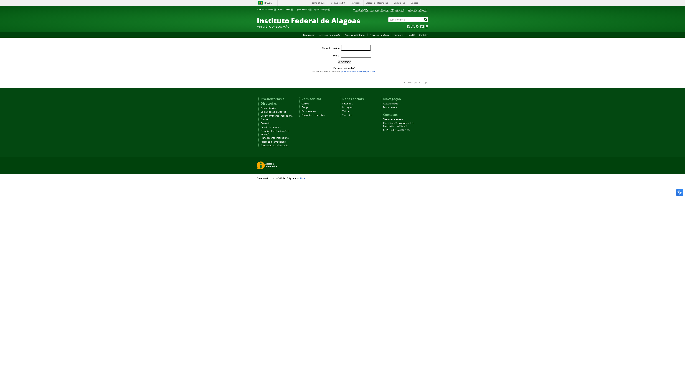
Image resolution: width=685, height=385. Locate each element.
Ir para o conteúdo (266, 9)
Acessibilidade (360, 9)
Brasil (268, 2)
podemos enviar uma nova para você (358, 71)
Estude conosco (309, 111)
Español (412, 9)
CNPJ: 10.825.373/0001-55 (396, 130)
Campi (304, 107)
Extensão (265, 123)
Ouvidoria (398, 35)
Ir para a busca (303, 9)
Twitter (422, 26)
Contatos (423, 35)
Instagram (417, 26)
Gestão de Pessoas (270, 127)
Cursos (305, 103)
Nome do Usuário (330, 48)
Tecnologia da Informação (274, 145)
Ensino (264, 119)
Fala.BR (411, 35)
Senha (336, 55)
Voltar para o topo (417, 82)
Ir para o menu (285, 9)
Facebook (408, 26)
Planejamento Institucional (275, 137)
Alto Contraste (379, 9)
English (423, 9)
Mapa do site (397, 9)
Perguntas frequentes (312, 115)
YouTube (413, 26)
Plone (302, 178)
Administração (268, 108)
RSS (426, 26)
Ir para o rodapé (322, 9)
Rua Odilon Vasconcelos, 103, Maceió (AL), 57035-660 (398, 125)
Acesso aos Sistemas (355, 35)
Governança (309, 35)
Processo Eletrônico (379, 35)
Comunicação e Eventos (273, 111)
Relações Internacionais (273, 141)
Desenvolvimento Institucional (277, 115)
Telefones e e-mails (393, 119)
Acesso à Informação (329, 35)
